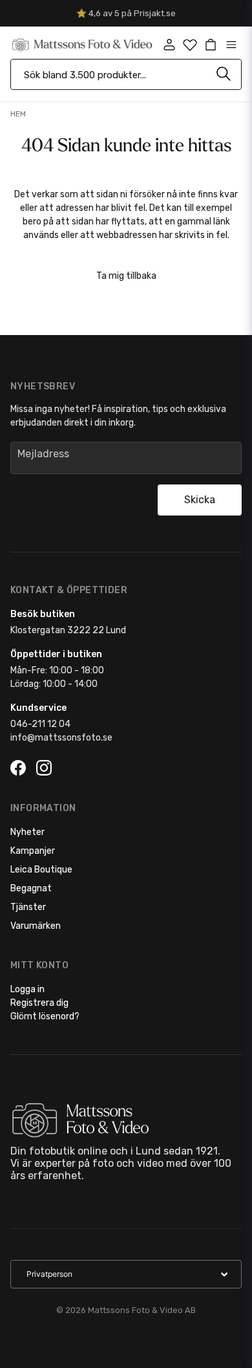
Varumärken (35, 925)
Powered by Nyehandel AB (30, 1360)
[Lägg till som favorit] (190, 44)
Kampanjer (32, 850)
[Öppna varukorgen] (210, 44)
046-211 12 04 (40, 724)
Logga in (27, 989)
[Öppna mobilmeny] (231, 44)
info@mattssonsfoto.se (61, 737)
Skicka (199, 500)
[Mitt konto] (169, 44)
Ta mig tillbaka (126, 275)
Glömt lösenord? (44, 1016)
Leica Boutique (41, 869)
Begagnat (31, 888)
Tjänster (28, 907)
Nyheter (27, 832)
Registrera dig (39, 1002)
